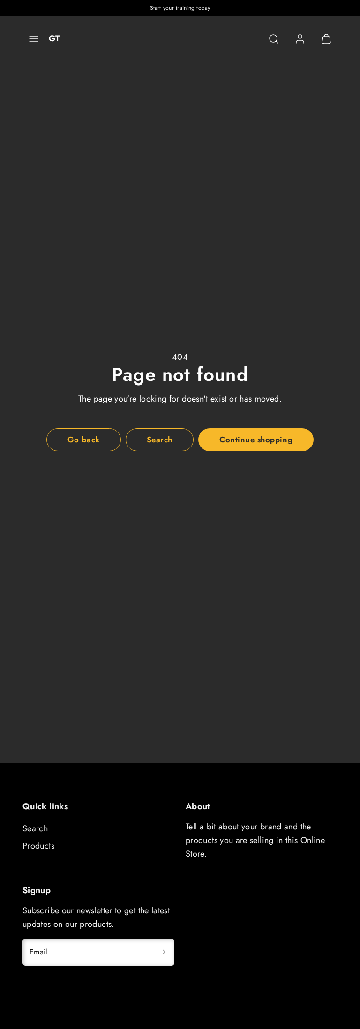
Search (35, 828)
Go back (84, 439)
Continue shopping (255, 439)
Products (38, 846)
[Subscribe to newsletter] (164, 952)
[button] (33, 39)
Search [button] (159, 439)
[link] (300, 39)
